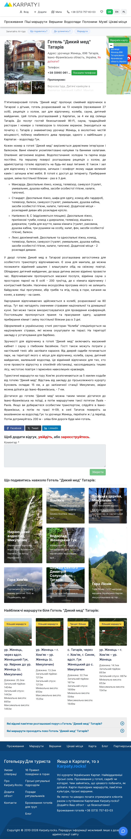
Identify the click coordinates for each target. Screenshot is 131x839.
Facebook (15, 428)
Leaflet (127, 93)
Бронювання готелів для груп (38, 804)
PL (124, 11)
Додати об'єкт (9, 794)
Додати (41, 11)
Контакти (10, 802)
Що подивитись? (38, 31)
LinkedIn (53, 428)
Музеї (103, 22)
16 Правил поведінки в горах (37, 772)
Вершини (56, 22)
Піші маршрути (36, 22)
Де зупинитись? (62, 31)
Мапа (58, 11)
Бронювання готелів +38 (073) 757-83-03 (85, 810)
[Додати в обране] (38, 44)
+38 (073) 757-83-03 (83, 11)
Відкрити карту (119, 40)
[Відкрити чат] (123, 831)
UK (109, 11)
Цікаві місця (118, 22)
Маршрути (82, 31)
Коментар (11, 442)
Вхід (26, 11)
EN (116, 11)
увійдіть (45, 437)
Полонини (89, 22)
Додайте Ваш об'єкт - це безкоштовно (83, 805)
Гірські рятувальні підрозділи (37, 783)
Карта (92, 746)
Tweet (34, 428)
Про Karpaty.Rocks (13, 783)
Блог (105, 746)
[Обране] (101, 12)
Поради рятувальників (35, 794)
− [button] (111, 45)
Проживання (13, 22)
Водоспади (72, 22)
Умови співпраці (10, 772)
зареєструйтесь (75, 437)
